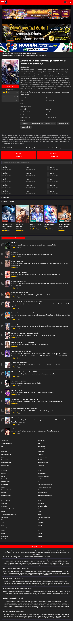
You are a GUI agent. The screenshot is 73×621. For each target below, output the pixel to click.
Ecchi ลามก (43, 263)
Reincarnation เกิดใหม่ (17, 356)
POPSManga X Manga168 (45, 484)
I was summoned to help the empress (24, 409)
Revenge (3, 492)
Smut (51, 254)
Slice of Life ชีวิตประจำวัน (8, 509)
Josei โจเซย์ (41, 465)
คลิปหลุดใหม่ (34, 547)
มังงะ (41, 547)
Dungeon (4, 451)
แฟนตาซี (40, 533)
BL (2, 446)
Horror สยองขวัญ (43, 462)
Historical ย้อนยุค (52, 263)
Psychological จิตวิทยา (44, 487)
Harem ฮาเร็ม (36, 275)
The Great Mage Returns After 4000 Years (25, 372)
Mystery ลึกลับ (36, 431)
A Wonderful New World (19, 363)
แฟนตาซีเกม (4, 536)
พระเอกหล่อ (4, 528)
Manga (16, 100)
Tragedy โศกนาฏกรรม (44, 517)
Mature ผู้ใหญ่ (36, 254)
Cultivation (4, 449)
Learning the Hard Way (19, 272)
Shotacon (41, 501)
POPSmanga (4, 484)
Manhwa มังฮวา (42, 473)
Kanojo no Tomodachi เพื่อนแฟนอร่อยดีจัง (24, 333)
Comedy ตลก (28, 245)
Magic (44, 245)
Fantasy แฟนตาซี (50, 124)
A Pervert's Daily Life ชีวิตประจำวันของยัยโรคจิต (26, 302)
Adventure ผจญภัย (37, 124)
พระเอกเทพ (41, 528)
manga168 (4, 471)
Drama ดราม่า (28, 254)
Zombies (40, 522)
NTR (39, 481)
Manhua (40, 471)
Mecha (40, 479)
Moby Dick (14, 252)
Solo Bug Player (16, 390)
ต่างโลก (40, 525)
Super (39, 512)
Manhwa (3, 473)
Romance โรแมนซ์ (63, 124)
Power (3, 487)
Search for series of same (45, 498)
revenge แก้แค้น (42, 492)
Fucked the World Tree (18, 281)
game (2, 457)
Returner (40, 490)
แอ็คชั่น (40, 536)
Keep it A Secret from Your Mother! (23, 342)
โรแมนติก (3, 539)
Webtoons (4, 520)
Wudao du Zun (16, 418)
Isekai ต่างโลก (5, 465)
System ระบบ (51, 411)
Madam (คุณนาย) (17, 261)
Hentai (40, 460)
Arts (39, 443)
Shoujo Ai (4, 503)
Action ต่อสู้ (25, 124)
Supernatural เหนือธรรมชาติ (59, 356)
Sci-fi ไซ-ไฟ (4, 498)
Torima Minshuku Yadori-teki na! (22, 313)
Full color (40, 454)
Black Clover (15, 243)
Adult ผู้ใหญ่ (20, 254)
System (40, 514)
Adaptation (4, 441)
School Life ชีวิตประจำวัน (39, 335)
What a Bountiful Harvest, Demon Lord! (24, 399)
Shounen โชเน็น (26, 127)
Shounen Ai (4, 506)
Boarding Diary (16, 324)
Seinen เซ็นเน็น (45, 254)
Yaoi (57, 431)
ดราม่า (3, 525)
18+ (2, 438)
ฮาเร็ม (3, 531)
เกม (39, 531)
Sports (3, 512)
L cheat (3, 468)
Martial (3, 476)
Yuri (2, 522)
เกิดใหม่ (3, 533)
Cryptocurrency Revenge (19, 381)
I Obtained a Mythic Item (19, 293)
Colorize (14, 429)
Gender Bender (42, 457)
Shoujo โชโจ (41, 503)
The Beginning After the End (21, 351)
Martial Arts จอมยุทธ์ (52, 354)
